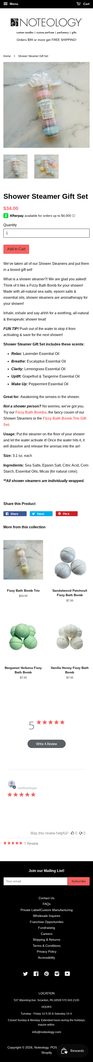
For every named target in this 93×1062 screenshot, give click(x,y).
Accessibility (46, 957)
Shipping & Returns (46, 939)
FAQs (47, 904)
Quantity (10, 225)
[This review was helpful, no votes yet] (72, 833)
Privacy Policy (46, 951)
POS (53, 1047)
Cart (86, 4)
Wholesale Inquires (46, 916)
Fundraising (46, 927)
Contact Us (46, 898)
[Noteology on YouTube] (67, 974)
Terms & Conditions (46, 945)
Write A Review (46, 744)
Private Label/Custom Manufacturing (47, 910)
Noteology (41, 1047)
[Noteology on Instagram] (56, 974)
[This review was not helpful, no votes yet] (80, 833)
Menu (13, 4)
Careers (46, 934)
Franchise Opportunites (46, 922)
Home (7, 56)
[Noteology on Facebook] (36, 974)
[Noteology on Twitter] (25, 974)
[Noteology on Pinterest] (46, 974)
